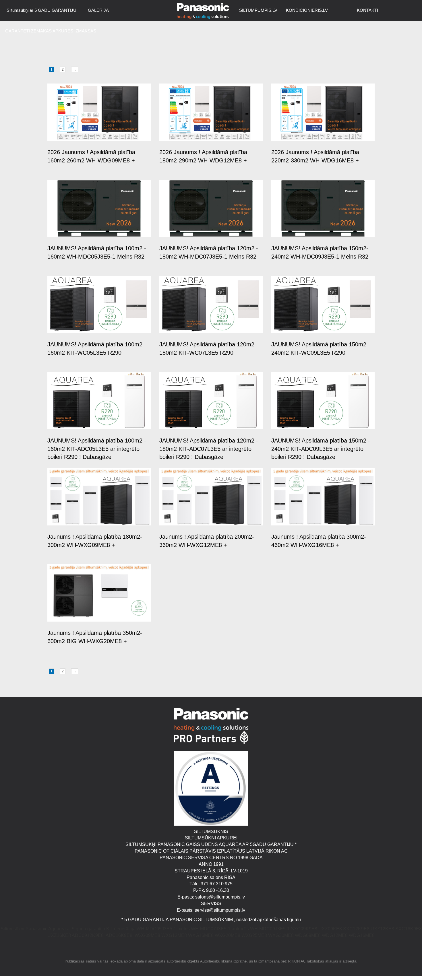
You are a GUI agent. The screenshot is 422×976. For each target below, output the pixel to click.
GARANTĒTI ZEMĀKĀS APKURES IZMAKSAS (50, 30)
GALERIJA (98, 10)
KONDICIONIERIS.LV (307, 10)
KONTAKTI (367, 10)
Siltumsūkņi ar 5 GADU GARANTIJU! (42, 10)
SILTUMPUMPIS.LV (258, 10)
